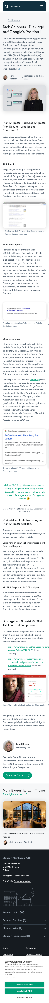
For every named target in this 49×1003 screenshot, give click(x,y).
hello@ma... (16, 875)
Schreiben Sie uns (15, 775)
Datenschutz (32, 948)
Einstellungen (24, 997)
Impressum (8, 954)
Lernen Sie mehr (10, 978)
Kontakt (6, 948)
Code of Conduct (34, 954)
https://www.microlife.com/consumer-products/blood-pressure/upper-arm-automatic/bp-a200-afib (26, 662)
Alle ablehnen (24, 991)
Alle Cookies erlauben (24, 984)
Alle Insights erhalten (12, 794)
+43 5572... (17, 881)
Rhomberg (35, 379)
